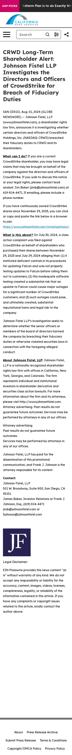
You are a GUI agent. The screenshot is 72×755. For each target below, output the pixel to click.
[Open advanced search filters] (56, 34)
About (18, 732)
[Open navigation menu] (6, 34)
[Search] (47, 34)
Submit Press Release (21, 740)
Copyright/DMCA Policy (24, 748)
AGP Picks (9, 6)
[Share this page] (66, 34)
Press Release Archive (42, 732)
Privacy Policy (55, 748)
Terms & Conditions (53, 740)
